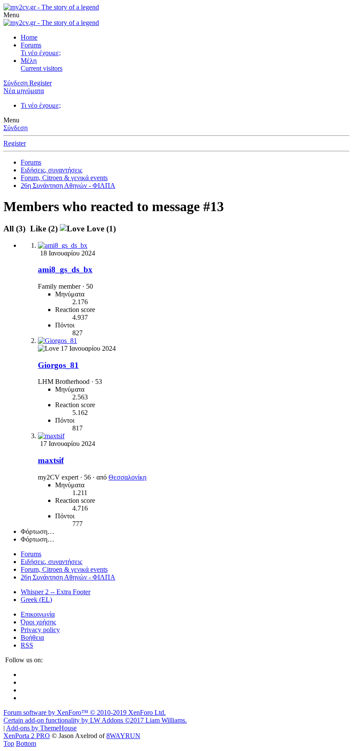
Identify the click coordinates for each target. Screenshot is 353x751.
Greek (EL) (36, 599)
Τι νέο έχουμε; (41, 52)
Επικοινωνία (38, 614)
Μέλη (29, 60)
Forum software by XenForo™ (84, 712)
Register (14, 143)
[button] (11, 15)
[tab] (44, 228)
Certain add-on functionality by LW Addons (95, 720)
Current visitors (41, 68)
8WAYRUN (123, 735)
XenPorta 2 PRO (26, 735)
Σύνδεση (15, 127)
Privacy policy (40, 629)
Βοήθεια (32, 637)
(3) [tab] (15, 228)
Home (29, 37)
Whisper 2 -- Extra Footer (55, 591)
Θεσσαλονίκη (127, 477)
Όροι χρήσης (38, 622)
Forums (31, 45)
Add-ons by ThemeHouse (41, 728)
